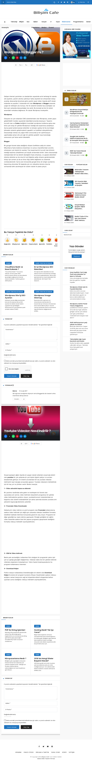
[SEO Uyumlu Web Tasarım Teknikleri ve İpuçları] (68, 183)
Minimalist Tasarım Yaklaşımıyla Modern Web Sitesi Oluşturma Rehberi (81, 173)
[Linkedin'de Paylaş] (21, 57)
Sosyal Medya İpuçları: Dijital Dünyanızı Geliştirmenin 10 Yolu (80, 209)
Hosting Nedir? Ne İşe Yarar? (44, 631)
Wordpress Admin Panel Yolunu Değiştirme (78, 305)
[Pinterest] (67, 2)
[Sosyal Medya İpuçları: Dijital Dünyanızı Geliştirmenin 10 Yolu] (68, 206)
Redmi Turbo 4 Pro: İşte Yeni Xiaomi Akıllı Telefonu (81, 218)
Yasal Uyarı (55, 752)
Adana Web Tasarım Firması (46, 759)
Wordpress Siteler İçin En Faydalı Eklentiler (78, 288)
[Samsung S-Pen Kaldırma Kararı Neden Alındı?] (68, 194)
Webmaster (66, 22)
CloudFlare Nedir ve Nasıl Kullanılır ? (14, 268)
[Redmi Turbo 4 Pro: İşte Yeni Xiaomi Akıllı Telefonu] (68, 218)
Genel (88, 22)
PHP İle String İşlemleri (15, 630)
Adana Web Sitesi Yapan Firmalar (16, 2)
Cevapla (17, 399)
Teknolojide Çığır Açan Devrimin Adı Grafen (78, 340)
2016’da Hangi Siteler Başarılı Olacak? (43, 659)
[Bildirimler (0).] (88, 2)
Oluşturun (76, 256)
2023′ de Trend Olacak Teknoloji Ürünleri (78, 152)
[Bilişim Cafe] (46, 12)
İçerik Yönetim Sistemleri (43, 263)
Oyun (58, 22)
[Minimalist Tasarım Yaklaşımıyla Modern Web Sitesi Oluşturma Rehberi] (68, 171)
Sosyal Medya (44, 24)
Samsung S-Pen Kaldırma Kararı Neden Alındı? (80, 195)
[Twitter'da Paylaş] (9, 57)
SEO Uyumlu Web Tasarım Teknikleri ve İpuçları (81, 183)
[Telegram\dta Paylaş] (25, 57)
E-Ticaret (51, 24)
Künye (64, 752)
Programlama (78, 22)
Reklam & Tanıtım (42, 752)
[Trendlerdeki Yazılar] (3, 2)
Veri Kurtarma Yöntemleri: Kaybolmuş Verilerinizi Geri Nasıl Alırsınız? (79, 125)
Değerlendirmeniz (10, 355)
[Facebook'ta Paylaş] (5, 57)
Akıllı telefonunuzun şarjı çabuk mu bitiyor (78, 323)
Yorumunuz (9, 329)
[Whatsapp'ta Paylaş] (13, 57)
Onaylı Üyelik (29, 752)
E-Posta (8, 350)
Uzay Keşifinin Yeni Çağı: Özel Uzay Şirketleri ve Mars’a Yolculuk (78, 274)
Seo (28, 22)
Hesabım (18, 752)
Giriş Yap (82, 2)
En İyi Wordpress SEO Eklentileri (43, 268)
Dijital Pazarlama (35, 24)
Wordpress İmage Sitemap (42, 296)
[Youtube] (64, 2)
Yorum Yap (8, 319)
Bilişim (21, 22)
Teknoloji (14, 22)
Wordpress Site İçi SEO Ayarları (15, 296)
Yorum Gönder (12, 376)
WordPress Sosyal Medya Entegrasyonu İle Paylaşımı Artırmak (79, 112)
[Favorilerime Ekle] (24, 399)
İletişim (71, 752)
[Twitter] (61, 2)
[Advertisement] (30, 80)
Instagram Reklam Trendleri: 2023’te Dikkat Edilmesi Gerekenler (78, 98)
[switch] (72, 2)
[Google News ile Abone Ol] (40, 65)
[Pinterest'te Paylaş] (17, 57)
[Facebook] (58, 2)
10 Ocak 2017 (23, 391)
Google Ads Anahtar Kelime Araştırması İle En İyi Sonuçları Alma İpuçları (79, 138)
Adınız (7, 344)
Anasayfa (5, 27)
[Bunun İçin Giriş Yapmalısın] (16, 65)
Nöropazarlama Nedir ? (15, 658)
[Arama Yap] (54, 2)
